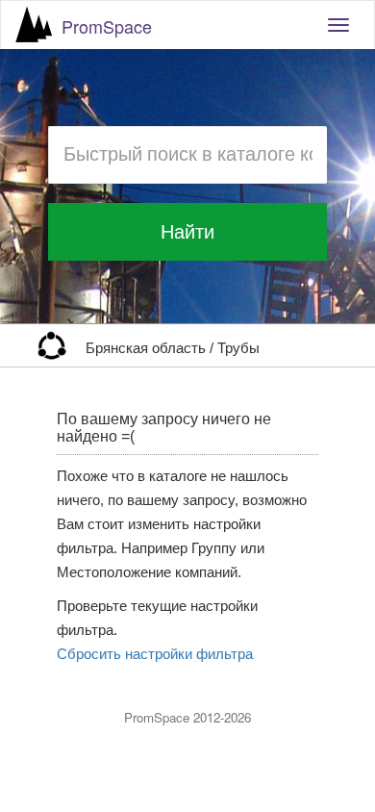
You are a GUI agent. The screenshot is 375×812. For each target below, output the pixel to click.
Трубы (238, 348)
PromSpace (107, 25)
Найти (187, 231)
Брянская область (148, 348)
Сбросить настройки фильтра (155, 654)
